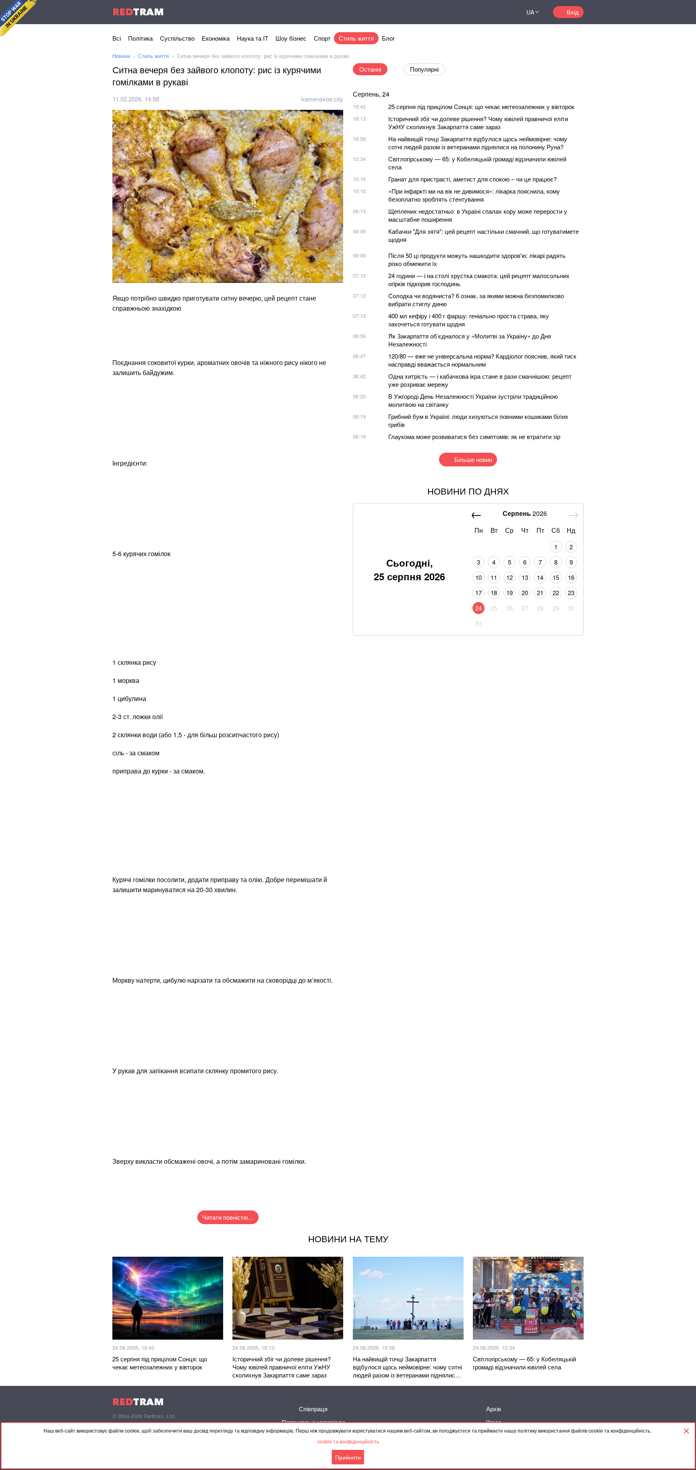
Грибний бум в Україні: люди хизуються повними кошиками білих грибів (478, 420)
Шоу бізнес (291, 38)
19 (509, 592)
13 (525, 577)
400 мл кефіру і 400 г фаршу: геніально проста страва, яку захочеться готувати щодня (468, 319)
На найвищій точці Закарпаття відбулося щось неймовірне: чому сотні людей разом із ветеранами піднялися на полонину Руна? (477, 142)
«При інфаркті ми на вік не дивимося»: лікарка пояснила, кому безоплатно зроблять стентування (474, 195)
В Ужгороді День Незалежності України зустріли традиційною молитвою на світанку (473, 400)
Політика (140, 38)
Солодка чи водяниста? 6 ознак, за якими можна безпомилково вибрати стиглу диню (476, 299)
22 (556, 592)
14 (540, 577)
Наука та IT (252, 38)
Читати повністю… (228, 1217)
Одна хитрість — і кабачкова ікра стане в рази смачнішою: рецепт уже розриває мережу (480, 380)
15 (556, 577)
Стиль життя (356, 38)
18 (494, 592)
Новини (121, 56)
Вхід (573, 12)
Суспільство (177, 38)
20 (525, 592)
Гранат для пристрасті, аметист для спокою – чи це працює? (472, 179)
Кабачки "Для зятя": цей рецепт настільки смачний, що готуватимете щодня (483, 235)
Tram (138, 12)
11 (494, 577)
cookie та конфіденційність (348, 1441)
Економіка (216, 38)
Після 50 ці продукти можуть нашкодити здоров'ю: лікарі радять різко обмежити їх (477, 259)
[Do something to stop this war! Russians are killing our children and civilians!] (18, 18)
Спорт (322, 38)
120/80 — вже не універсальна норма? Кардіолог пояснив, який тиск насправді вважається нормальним (482, 360)
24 (478, 608)
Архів (493, 1408)
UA (530, 12)
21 (540, 592)
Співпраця (313, 1408)
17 (478, 592)
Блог (388, 38)
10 (478, 577)
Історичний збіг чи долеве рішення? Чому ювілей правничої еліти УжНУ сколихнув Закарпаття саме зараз (478, 122)
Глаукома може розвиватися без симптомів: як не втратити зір (474, 436)
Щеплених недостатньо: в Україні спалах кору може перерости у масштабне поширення (477, 215)
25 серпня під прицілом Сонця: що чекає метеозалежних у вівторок (481, 106)
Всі (116, 38)
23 (571, 592)
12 (509, 577)
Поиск (503, 12)
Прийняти (348, 1457)
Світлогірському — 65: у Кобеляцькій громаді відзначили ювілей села (477, 163)
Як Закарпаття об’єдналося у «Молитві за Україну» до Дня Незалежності (469, 340)
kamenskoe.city (322, 99)
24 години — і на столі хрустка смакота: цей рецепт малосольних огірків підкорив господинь (479, 279)
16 (571, 577)
